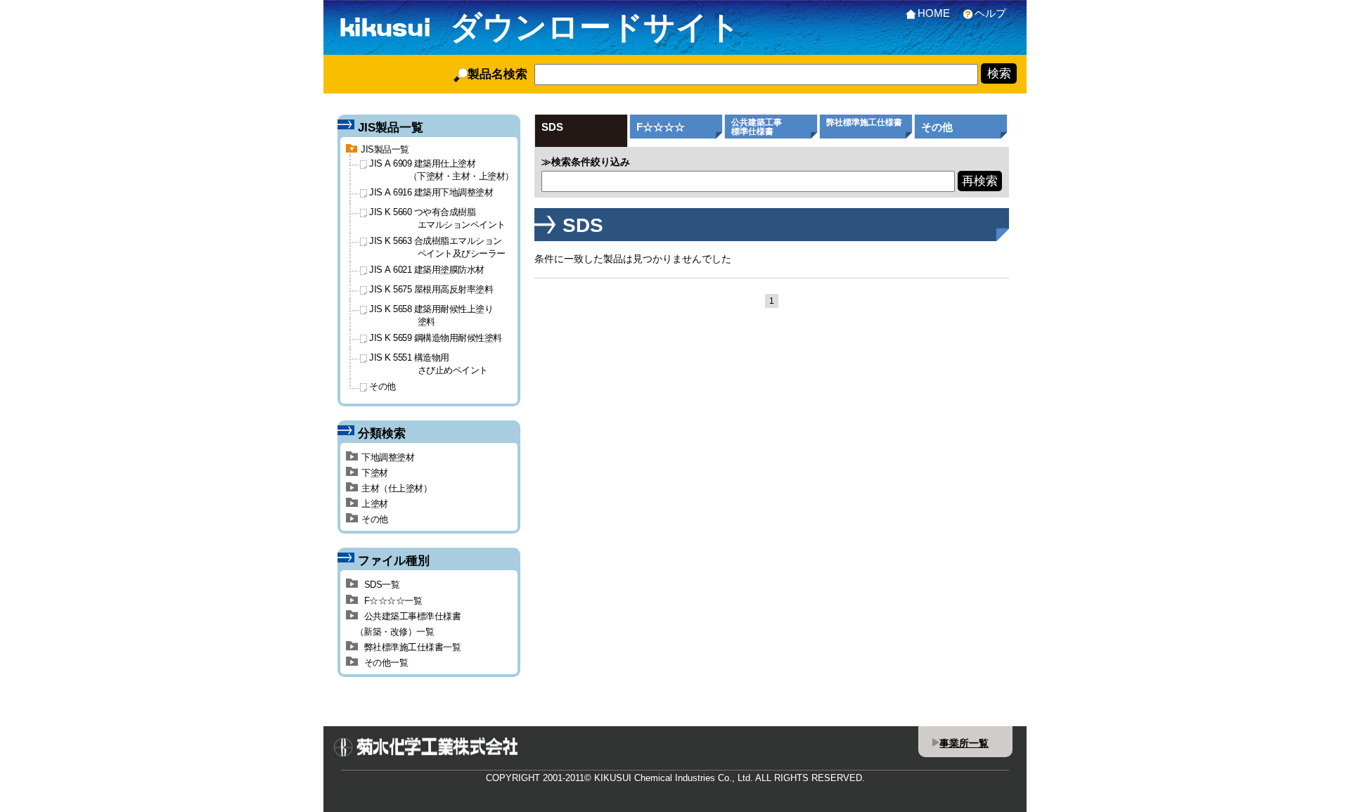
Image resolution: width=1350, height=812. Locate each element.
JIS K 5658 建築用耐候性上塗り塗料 (431, 315)
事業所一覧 (964, 743)
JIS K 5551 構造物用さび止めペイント (428, 363)
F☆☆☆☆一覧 (391, 600)
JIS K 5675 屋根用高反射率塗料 (431, 289)
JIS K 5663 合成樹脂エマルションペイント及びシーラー (437, 247)
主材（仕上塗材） (396, 488)
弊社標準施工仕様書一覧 (411, 647)
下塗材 (374, 473)
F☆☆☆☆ (660, 127)
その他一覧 (384, 662)
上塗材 (374, 503)
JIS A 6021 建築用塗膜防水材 (426, 269)
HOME (934, 13)
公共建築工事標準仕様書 (756, 126)
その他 (937, 127)
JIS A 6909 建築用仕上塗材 (441, 169)
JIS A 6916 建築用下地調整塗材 (431, 192)
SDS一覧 (380, 584)
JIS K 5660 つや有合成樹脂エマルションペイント (437, 218)
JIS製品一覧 (385, 149)
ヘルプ (990, 13)
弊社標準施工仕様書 (864, 122)
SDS (552, 127)
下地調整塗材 (387, 457)
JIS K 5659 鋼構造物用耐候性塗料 (435, 338)
